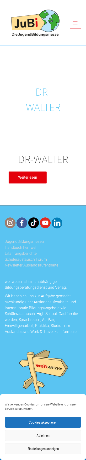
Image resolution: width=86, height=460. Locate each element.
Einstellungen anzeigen (43, 449)
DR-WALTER (43, 159)
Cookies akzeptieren (43, 422)
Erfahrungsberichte (21, 253)
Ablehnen (43, 435)
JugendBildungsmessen (25, 241)
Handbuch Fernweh (21, 247)
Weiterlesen (27, 179)
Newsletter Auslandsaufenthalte (31, 265)
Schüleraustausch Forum (26, 259)
